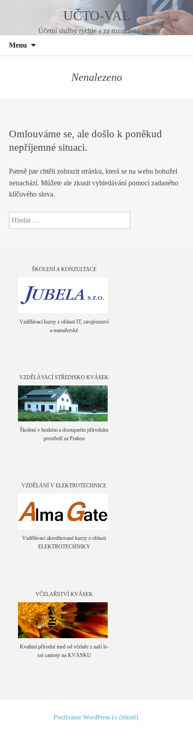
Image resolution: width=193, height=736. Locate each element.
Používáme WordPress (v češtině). (96, 717)
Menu (18, 45)
